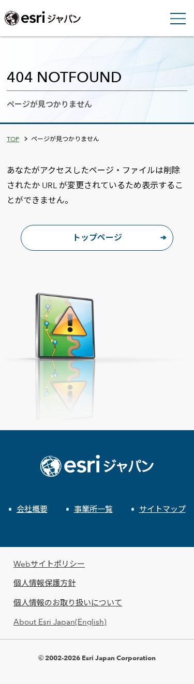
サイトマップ (162, 509)
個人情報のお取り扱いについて (67, 602)
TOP (13, 138)
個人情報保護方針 (44, 583)
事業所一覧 (93, 509)
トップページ (97, 237)
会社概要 (32, 509)
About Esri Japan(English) (60, 622)
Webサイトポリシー (49, 564)
